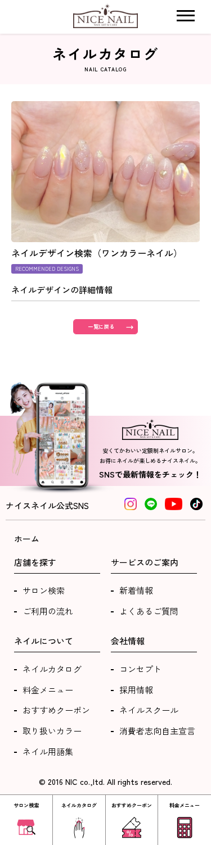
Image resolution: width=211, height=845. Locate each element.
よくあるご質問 (148, 611)
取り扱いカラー (52, 731)
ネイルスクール (148, 710)
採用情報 (136, 690)
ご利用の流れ (48, 611)
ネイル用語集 (48, 751)
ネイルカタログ (52, 669)
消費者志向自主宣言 (157, 731)
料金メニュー (48, 690)
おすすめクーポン (56, 710)
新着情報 (136, 590)
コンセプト (140, 669)
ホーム (26, 538)
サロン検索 (44, 590)
